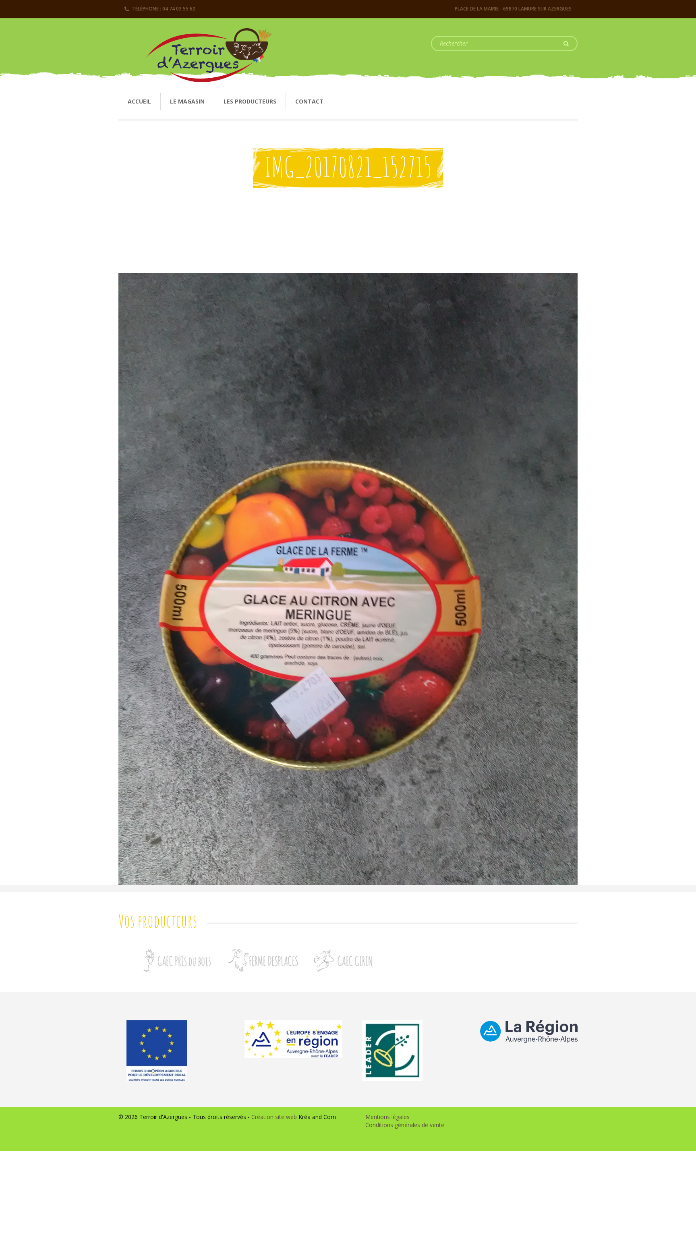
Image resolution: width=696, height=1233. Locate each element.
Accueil (139, 101)
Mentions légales (387, 1117)
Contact (309, 101)
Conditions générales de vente (404, 1125)
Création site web (274, 1117)
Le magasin (187, 101)
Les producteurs (250, 101)
